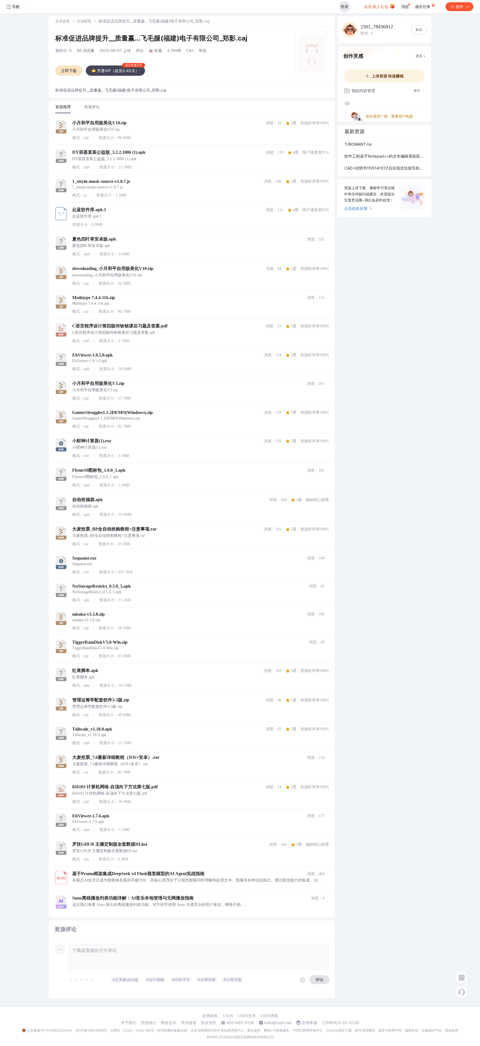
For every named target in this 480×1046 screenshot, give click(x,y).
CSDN (228, 1016)
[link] (62, 21)
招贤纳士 (148, 1022)
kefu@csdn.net (278, 1022)
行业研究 (84, 21)
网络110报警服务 (276, 1030)
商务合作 (168, 1022)
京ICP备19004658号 (91, 1030)
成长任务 (423, 6)
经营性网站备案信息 (172, 1030)
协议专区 (208, 1022)
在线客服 (309, 1022)
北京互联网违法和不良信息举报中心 (217, 1030)
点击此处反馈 (356, 208)
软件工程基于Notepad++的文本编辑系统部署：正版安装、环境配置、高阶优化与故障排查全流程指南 (384, 156)
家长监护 (254, 1030)
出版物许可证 (432, 1030)
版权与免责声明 (390, 1030)
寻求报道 (188, 1022)
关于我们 (128, 1022)
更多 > (421, 56)
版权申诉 (411, 1030)
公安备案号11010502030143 (49, 1030)
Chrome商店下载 (339, 1030)
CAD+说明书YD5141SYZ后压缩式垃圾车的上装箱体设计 (384, 168)
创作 (459, 6)
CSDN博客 (269, 1016)
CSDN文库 (247, 1016)
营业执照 (451, 1030)
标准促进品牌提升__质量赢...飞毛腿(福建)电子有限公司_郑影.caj (151, 38)
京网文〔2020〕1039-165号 (132, 1030)
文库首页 (62, 21)
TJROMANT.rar (358, 144)
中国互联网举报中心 (308, 1030)
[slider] (81, 979)
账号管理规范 (365, 1030)
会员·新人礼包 (376, 6)
